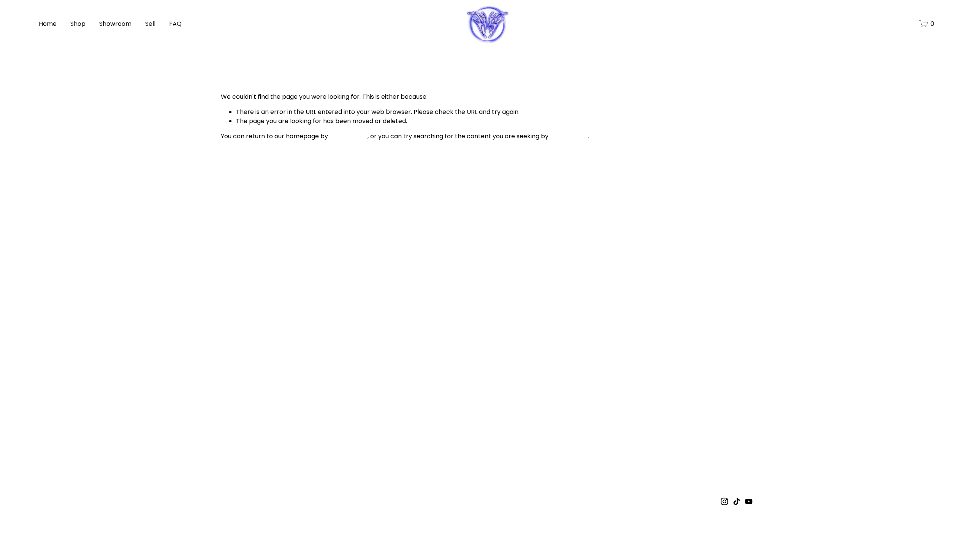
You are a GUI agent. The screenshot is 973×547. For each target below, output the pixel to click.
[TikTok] (736, 501)
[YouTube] (749, 501)
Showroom (115, 23)
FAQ (175, 23)
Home (48, 23)
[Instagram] (724, 501)
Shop (78, 23)
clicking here (349, 136)
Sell (150, 23)
